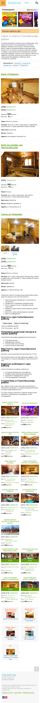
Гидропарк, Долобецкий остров (11, 540)
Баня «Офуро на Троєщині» (10, 461)
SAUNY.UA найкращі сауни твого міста (14, 2)
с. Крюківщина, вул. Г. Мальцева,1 (11, 451)
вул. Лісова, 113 (29, 479)
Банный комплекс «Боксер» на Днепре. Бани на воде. (10, 521)
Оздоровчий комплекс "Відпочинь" (30, 490)
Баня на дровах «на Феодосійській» (12, 146)
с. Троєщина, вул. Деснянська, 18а (30, 451)
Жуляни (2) (17, 63)
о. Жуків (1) (15, 65)
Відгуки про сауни (28, 692)
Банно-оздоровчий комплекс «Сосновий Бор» (30, 461)
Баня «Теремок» (10, 74)
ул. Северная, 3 (29, 420)
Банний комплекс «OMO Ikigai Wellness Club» (10, 549)
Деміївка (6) (7, 65)
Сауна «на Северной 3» (30, 403)
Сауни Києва (18, 692)
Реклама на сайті (7, 692)
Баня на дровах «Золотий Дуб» (10, 433)
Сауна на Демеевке (11, 214)
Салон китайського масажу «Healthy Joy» (30, 578)
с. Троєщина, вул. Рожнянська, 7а (10, 479)
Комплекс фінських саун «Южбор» (10, 490)
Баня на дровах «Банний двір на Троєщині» (29, 433)
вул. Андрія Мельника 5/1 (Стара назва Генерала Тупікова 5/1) (31, 509)
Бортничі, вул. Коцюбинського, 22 (11, 420)
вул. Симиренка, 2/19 (11, 507)
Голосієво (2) (26, 63)
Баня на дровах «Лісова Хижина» (10, 403)
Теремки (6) (24, 65)
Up (36, 669)
